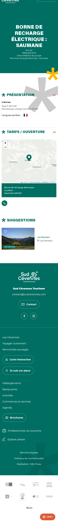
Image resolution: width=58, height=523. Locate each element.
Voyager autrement (14, 343)
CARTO (53, 182)
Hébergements (11, 383)
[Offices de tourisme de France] (35, 497)
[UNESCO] (49, 485)
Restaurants (9, 389)
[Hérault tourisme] (29, 507)
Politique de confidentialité (29, 458)
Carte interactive (20, 359)
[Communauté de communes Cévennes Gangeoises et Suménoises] (8, 485)
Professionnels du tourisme (24, 430)
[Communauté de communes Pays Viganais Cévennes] (35, 485)
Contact (31, 304)
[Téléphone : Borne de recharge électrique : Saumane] (4, 203)
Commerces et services (16, 401)
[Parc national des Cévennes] (8, 497)
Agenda (7, 407)
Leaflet (24, 182)
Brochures (16, 417)
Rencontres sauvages (15, 349)
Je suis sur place (20, 370)
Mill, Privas (35, 464)
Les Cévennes (10, 337)
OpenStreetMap (35, 182)
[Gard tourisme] (49, 497)
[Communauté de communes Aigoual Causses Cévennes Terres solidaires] (22, 485)
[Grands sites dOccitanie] (22, 497)
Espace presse (16, 439)
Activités (7, 395)
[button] (29, 158)
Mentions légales (29, 452)
